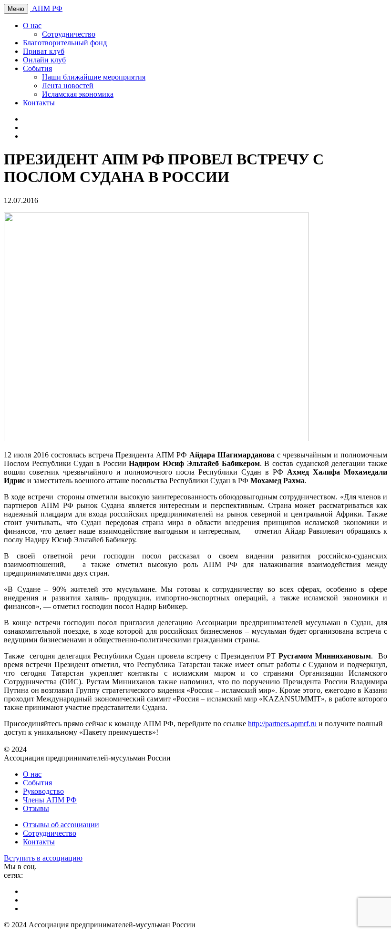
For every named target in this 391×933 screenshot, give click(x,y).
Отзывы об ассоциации (61, 825)
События (37, 68)
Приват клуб (43, 51)
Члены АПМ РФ (50, 800)
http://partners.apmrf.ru (282, 724)
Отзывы (36, 808)
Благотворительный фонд (65, 43)
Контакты (39, 103)
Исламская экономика (77, 94)
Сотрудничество (68, 34)
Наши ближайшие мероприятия (93, 77)
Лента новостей (67, 85)
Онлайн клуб (44, 60)
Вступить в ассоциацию (43, 858)
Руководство (43, 791)
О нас (32, 25)
